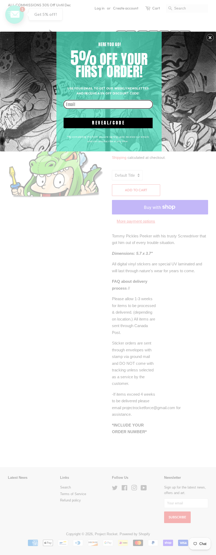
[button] (210, 38)
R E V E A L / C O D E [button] (108, 122)
